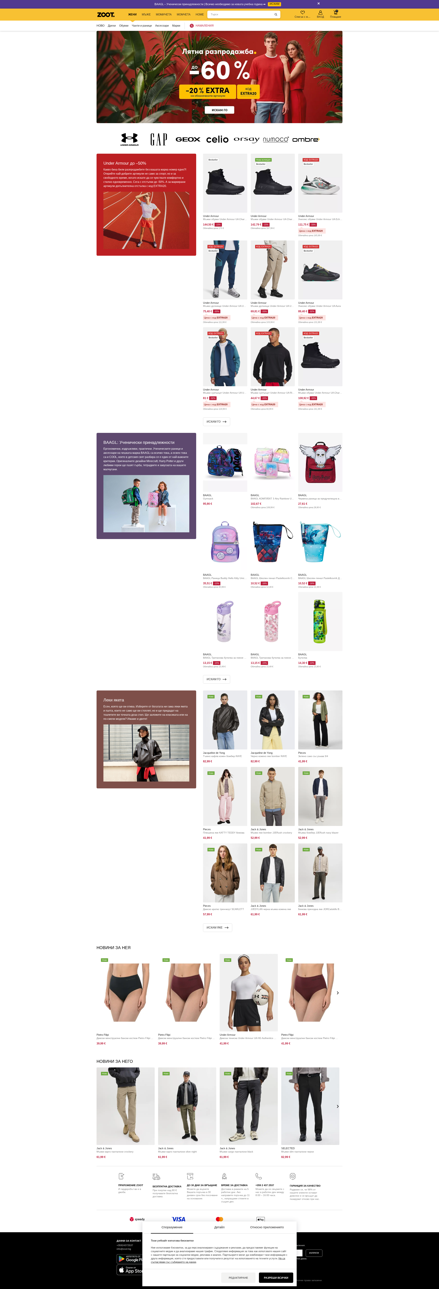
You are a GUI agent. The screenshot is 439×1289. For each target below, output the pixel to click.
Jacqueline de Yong (214, 752)
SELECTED (288, 1148)
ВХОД (320, 16)
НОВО (100, 25)
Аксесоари (162, 25)
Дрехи (112, 25)
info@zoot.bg (124, 1248)
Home (200, 14)
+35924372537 (125, 1245)
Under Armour (211, 216)
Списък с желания (303, 16)
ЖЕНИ (132, 14)
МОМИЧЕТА (164, 14)
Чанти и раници (142, 25)
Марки (176, 25)
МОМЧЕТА (184, 14)
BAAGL (207, 495)
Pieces (302, 752)
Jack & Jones (258, 829)
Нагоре (430, 1268)
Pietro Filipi (103, 1034)
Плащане (335, 13)
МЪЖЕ (146, 14)
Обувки (123, 25)
